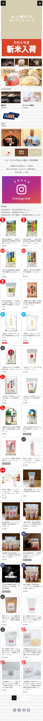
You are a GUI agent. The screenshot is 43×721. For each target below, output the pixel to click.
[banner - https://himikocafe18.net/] (35, 152)
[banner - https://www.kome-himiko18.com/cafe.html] (21, 152)
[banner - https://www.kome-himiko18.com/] (7, 152)
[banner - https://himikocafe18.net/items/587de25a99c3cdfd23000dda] (21, 62)
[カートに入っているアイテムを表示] (39, 3)
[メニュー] (3, 3)
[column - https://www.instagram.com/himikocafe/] (21, 190)
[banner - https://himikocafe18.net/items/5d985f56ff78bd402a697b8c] (7, 62)
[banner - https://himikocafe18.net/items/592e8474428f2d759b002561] (35, 62)
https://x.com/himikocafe (19, 710)
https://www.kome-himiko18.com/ (28, 710)
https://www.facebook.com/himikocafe (14, 710)
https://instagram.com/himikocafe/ (24, 710)
